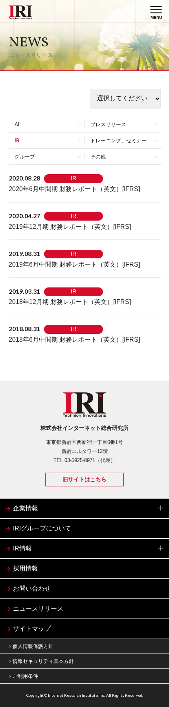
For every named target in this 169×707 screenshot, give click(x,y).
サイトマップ (32, 628)
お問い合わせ (32, 588)
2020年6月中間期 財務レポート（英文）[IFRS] (74, 189)
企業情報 (25, 508)
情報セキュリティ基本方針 (43, 661)
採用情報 (25, 568)
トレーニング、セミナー (118, 140)
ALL (19, 124)
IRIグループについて (42, 528)
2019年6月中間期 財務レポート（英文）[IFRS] (74, 264)
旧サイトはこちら (84, 479)
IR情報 (22, 548)
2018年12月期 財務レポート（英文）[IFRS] (70, 301)
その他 (98, 156)
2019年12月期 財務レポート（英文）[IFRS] (70, 226)
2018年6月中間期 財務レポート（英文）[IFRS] (74, 339)
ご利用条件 (25, 676)
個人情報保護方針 (33, 646)
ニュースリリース (38, 608)
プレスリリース (108, 124)
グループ (25, 156)
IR (17, 140)
